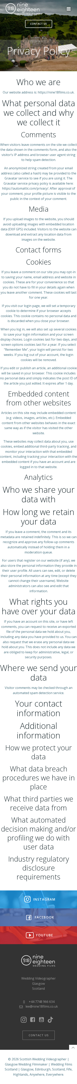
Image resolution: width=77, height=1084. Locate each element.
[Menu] (68, 9)
